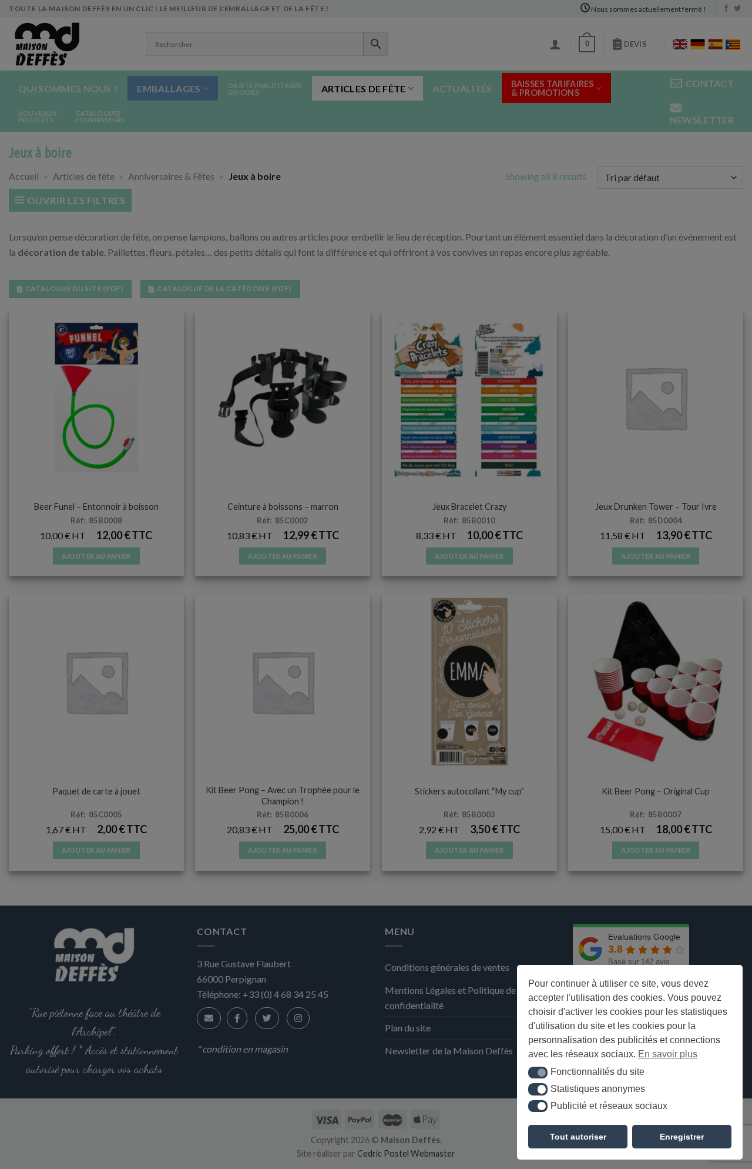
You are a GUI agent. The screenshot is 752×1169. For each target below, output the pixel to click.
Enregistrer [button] (682, 1136)
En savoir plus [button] (667, 1054)
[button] (538, 1072)
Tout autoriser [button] (578, 1136)
